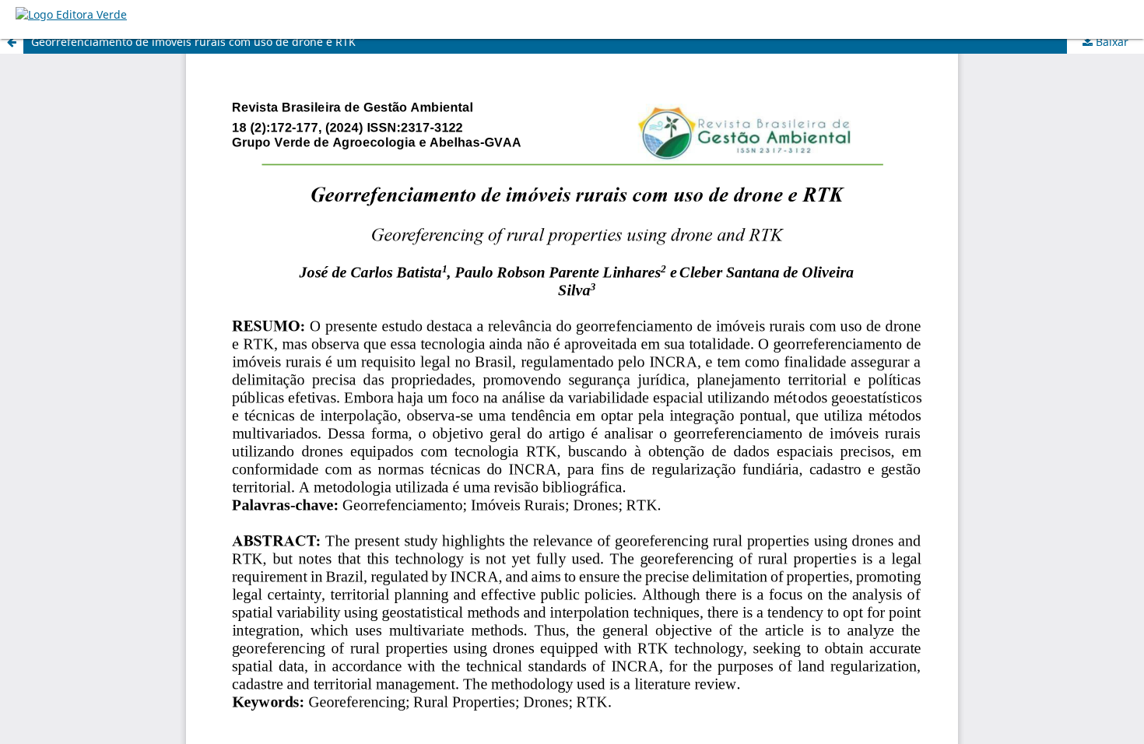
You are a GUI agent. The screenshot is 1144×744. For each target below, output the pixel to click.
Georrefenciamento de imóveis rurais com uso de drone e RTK (193, 41)
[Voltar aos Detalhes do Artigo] (11, 42)
